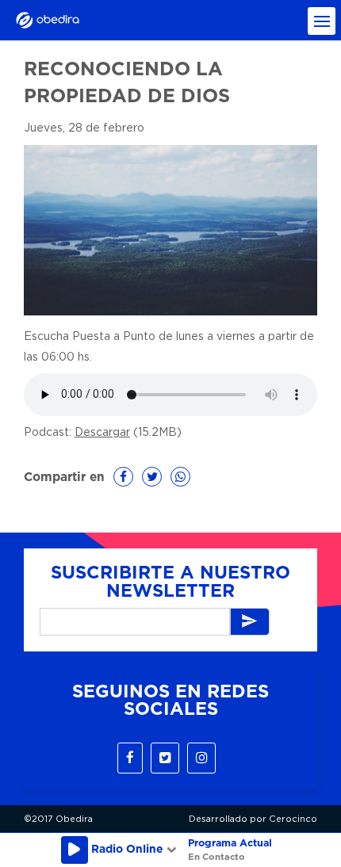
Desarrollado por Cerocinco (253, 819)
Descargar (102, 432)
